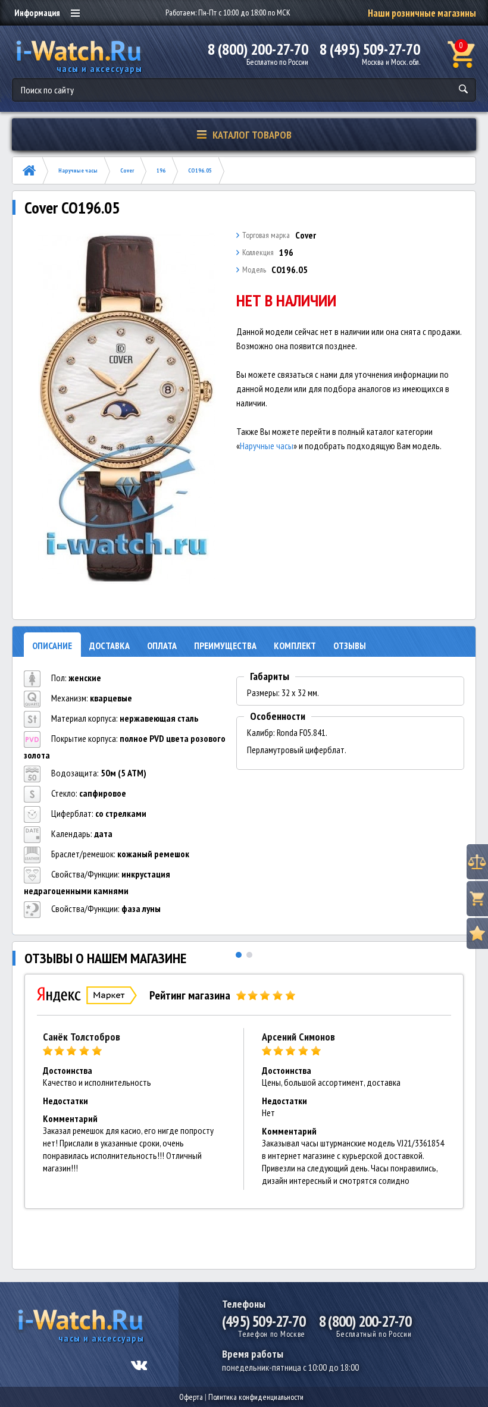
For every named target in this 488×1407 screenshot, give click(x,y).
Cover (127, 170)
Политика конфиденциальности (256, 1397)
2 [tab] (249, 955)
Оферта (191, 1397)
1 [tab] (239, 955)
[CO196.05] (127, 408)
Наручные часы (78, 170)
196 (161, 170)
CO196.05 (200, 170)
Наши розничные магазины (422, 13)
